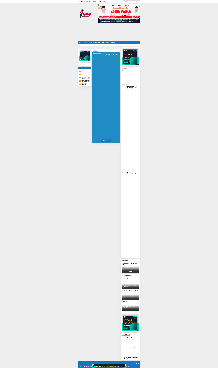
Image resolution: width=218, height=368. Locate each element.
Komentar (88, 68)
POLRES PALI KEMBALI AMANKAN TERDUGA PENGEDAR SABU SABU (110, 53)
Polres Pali (103, 55)
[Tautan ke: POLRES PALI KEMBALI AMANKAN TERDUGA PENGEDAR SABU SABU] (97, 94)
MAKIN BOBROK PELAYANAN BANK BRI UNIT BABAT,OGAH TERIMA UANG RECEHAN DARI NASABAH (85, 75)
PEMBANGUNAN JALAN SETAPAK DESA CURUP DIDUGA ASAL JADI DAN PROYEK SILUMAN (85, 84)
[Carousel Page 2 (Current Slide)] (131, 271)
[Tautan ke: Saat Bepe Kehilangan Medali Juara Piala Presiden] (130, 341)
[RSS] (138, 363)
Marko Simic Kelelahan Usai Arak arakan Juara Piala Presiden (131, 355)
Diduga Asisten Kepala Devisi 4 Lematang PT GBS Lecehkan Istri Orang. (85, 71)
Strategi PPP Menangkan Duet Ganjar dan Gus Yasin (129, 268)
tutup (93, 364)
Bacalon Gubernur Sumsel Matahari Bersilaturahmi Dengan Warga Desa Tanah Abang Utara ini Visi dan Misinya (132, 87)
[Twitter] (136, 363)
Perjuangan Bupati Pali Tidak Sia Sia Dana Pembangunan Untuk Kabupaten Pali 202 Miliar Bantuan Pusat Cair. (85, 78)
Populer (81, 68)
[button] (139, 1)
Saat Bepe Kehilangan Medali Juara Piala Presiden (130, 348)
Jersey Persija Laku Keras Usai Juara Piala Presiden (130, 351)
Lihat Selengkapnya (106, 140)
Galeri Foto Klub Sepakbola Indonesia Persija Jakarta (130, 358)
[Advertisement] (109, 33)
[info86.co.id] (86, 13)
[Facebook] (134, 363)
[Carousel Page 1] (129, 271)
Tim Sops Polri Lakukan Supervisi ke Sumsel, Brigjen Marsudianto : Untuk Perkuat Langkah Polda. (132, 173)
